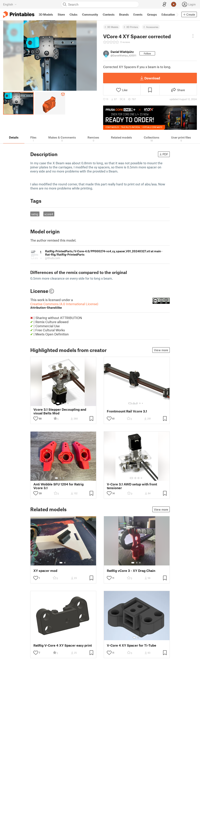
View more (161, 350)
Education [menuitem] (168, 14)
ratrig (34, 214)
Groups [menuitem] (152, 14)
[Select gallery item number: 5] (143, 403)
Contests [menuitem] (108, 14)
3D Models (112, 27)
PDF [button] (165, 154)
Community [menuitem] (90, 14)
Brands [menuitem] (124, 14)
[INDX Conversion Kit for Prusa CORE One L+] (150, 118)
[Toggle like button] (35, 418)
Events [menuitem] (137, 14)
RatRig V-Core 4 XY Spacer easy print (62, 645)
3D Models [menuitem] (46, 14)
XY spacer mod (45, 570)
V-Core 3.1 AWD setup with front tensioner (132, 486)
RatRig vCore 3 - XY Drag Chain (131, 570)
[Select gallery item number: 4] (68, 403)
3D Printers (132, 27)
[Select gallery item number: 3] (65, 403)
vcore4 (48, 214)
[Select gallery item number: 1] (58, 403)
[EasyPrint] (164, 4)
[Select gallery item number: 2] (62, 403)
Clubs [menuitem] (73, 14)
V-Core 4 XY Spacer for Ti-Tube (131, 645)
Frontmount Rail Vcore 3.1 (127, 411)
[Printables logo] (18, 14)
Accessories (152, 27)
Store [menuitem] (61, 14)
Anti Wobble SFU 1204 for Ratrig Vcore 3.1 (58, 486)
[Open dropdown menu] (193, 36)
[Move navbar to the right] (177, 14)
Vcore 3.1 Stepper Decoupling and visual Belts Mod (59, 411)
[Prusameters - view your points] (173, 4)
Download (152, 78)
